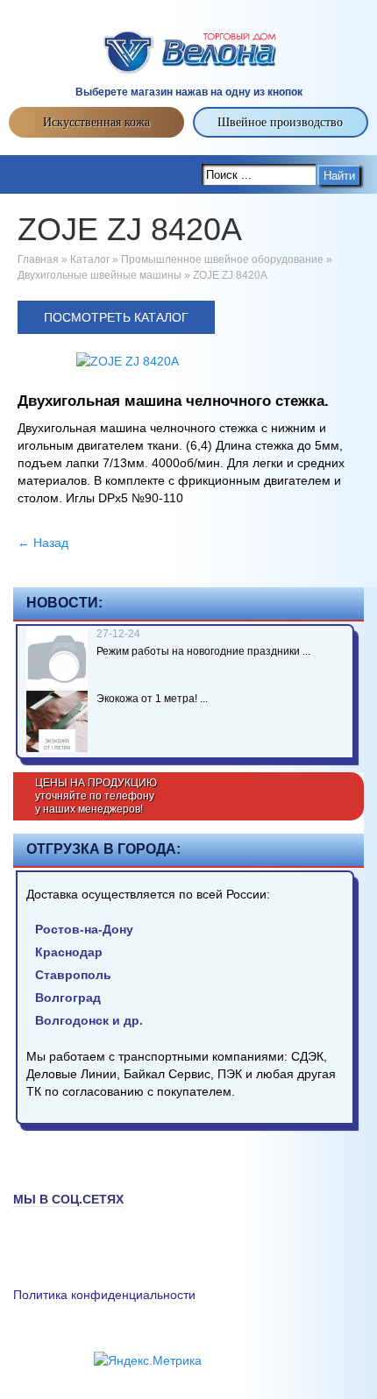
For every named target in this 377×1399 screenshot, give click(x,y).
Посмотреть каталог (116, 317)
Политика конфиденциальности (104, 1295)
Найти (339, 175)
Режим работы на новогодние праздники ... (203, 651)
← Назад (43, 543)
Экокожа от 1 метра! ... (152, 698)
